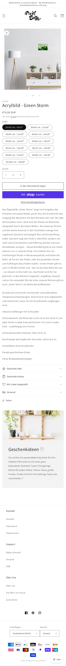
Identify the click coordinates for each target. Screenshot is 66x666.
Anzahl (5, 168)
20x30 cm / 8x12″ (14, 127)
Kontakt (10, 519)
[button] (3, 15)
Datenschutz (12, 533)
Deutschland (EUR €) (22, 633)
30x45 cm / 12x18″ (15, 134)
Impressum (11, 526)
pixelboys (29, 660)
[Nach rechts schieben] (39, 95)
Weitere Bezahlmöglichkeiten (33, 202)
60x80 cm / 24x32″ (15, 155)
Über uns (10, 585)
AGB (8, 566)
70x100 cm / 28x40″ (15, 162)
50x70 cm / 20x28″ (15, 148)
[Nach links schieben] (26, 95)
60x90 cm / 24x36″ (41, 155)
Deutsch (46, 633)
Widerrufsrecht (13, 552)
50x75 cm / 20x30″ (41, 148)
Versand (13, 117)
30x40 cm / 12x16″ (40, 127)
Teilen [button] (9, 400)
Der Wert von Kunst (15, 592)
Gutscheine (11, 599)
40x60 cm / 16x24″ (15, 141)
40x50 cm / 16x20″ (41, 134)
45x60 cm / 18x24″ (41, 141)
